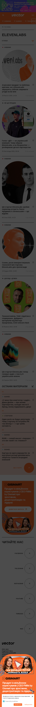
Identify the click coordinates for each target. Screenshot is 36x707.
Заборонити (28, 704)
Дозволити (17, 704)
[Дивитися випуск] (18, 665)
